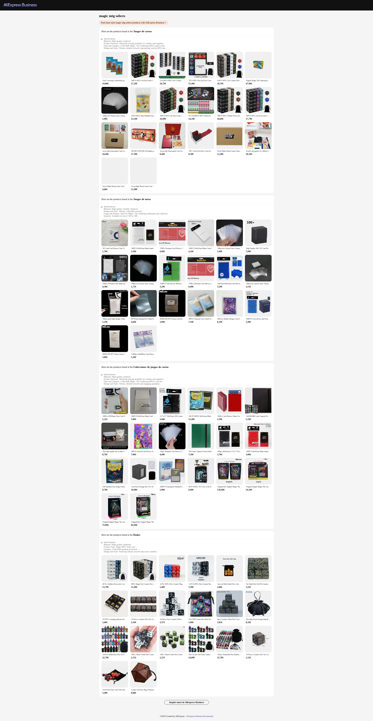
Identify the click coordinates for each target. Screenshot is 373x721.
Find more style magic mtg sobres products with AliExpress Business (132, 22)
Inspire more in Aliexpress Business (186, 702)
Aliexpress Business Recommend (199, 716)
